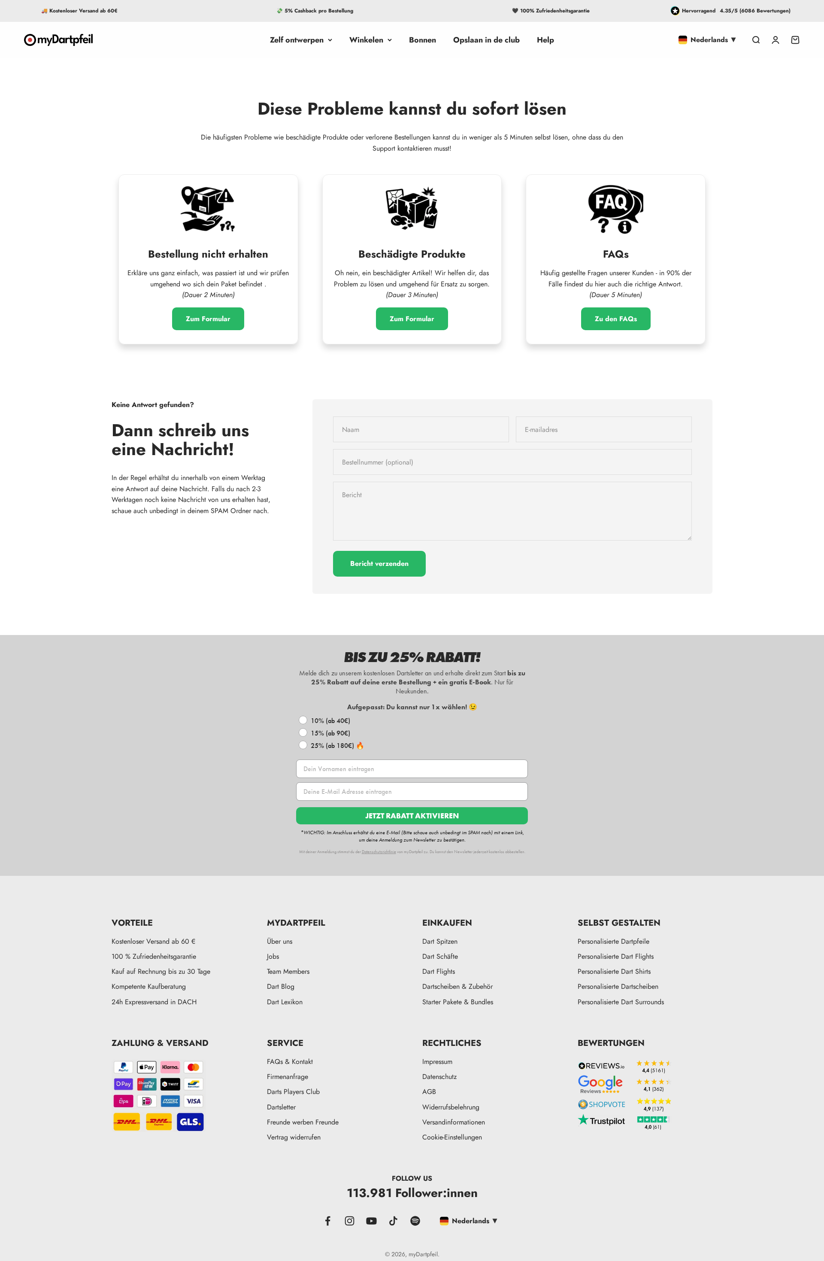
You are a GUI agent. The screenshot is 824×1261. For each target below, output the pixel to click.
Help (545, 40)
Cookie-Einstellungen (452, 1137)
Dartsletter (281, 1107)
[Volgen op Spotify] (415, 1221)
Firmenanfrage (287, 1077)
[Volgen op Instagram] (349, 1221)
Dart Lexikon (285, 1002)
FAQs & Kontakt (290, 1062)
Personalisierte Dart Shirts (614, 971)
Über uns (279, 941)
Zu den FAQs (616, 319)
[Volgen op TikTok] (393, 1221)
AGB (429, 1092)
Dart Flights (438, 971)
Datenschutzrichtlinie (379, 851)
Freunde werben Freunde (303, 1122)
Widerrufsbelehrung (450, 1107)
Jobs (273, 956)
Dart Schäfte (440, 956)
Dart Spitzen (439, 941)
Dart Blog (280, 986)
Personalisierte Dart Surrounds (621, 1002)
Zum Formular (208, 319)
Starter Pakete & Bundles (457, 1002)
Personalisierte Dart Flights (616, 956)
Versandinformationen (453, 1122)
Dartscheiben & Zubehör (457, 986)
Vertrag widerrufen (294, 1137)
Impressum (437, 1062)
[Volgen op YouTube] (371, 1221)
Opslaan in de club (486, 40)
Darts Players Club (293, 1092)
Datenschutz (439, 1077)
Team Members (288, 971)
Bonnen (422, 40)
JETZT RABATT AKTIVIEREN (412, 815)
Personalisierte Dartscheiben (618, 986)
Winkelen (366, 40)
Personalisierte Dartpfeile (613, 941)
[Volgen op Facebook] (327, 1221)
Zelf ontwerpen (297, 40)
